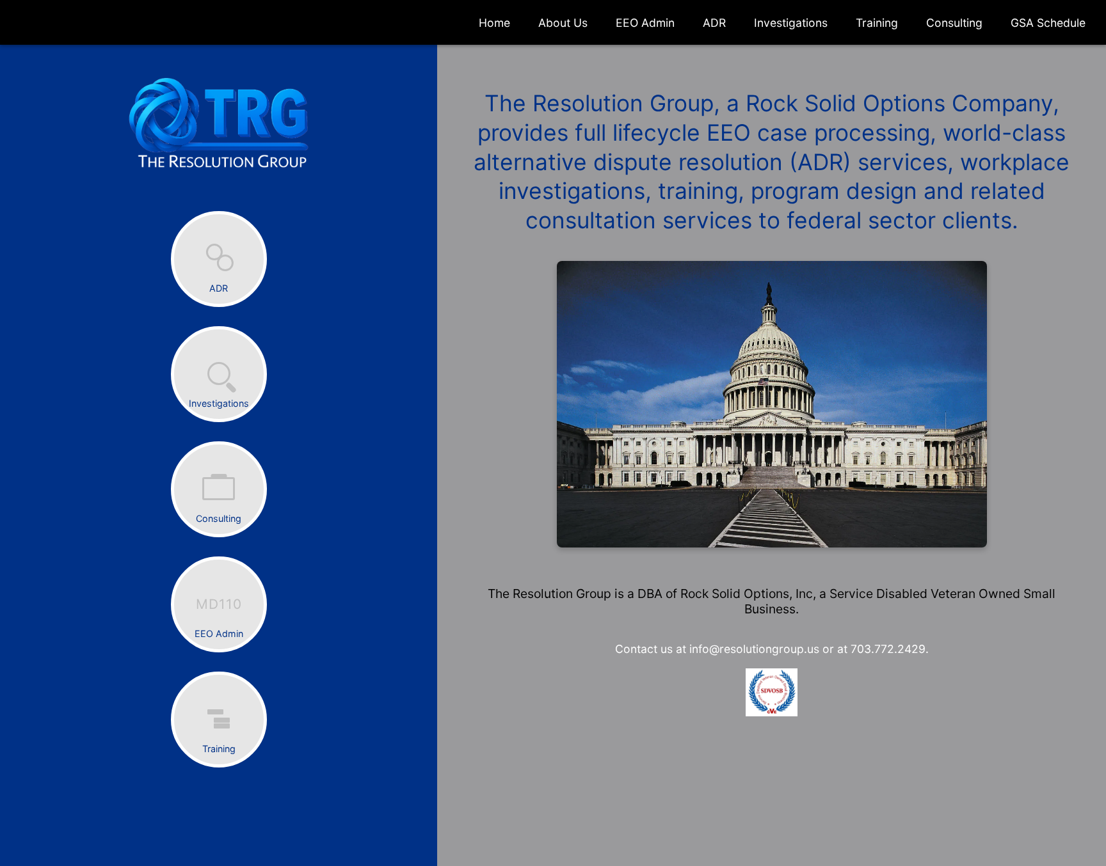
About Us (563, 22)
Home (494, 22)
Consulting (954, 22)
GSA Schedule (1048, 22)
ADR (714, 22)
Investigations (791, 22)
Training (877, 22)
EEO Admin (645, 22)
